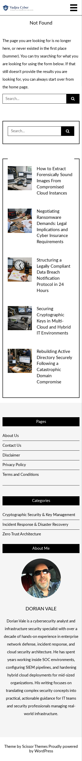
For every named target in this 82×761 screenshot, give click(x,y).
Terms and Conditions (21, 475)
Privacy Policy (14, 465)
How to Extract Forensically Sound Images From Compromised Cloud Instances (54, 181)
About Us (11, 436)
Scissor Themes (35, 747)
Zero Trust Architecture (22, 534)
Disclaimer (11, 455)
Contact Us (12, 445)
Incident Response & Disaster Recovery (35, 524)
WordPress (43, 751)
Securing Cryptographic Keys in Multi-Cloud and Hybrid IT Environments (54, 321)
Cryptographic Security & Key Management (39, 515)
